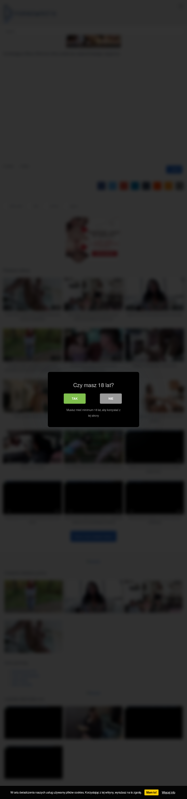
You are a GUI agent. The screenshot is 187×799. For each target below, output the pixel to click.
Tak (75, 398)
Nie (110, 398)
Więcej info (168, 792)
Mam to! (151, 792)
